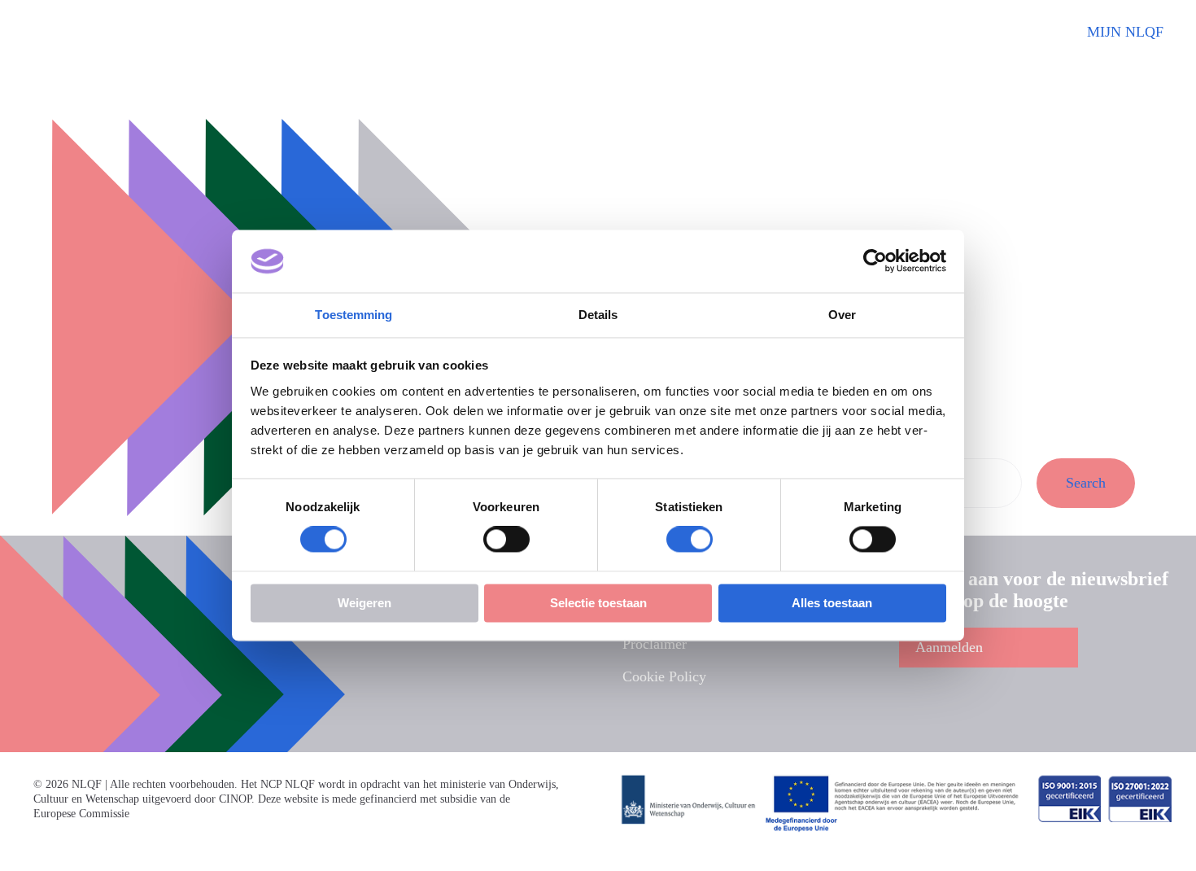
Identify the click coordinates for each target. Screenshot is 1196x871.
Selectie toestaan (598, 603)
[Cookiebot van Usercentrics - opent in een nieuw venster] (875, 261)
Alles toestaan (832, 603)
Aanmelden (949, 647)
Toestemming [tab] (353, 315)
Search (1086, 483)
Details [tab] (598, 315)
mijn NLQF (1125, 32)
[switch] (506, 540)
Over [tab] (842, 315)
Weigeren (364, 603)
